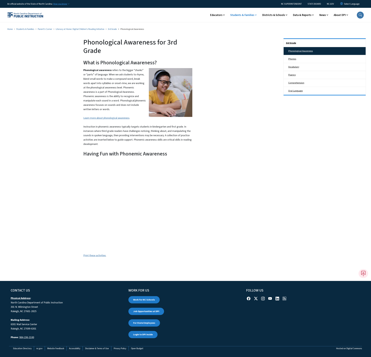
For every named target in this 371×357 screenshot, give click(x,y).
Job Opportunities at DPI (146, 311)
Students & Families (25, 29)
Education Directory (22, 348)
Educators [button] (216, 15)
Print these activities (94, 255)
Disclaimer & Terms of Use (97, 348)
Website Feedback (55, 348)
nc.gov (39, 348)
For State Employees (144, 323)
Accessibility (74, 348)
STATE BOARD (314, 4)
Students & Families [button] (242, 15)
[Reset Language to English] (341, 4)
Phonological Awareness (300, 51)
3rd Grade (112, 29)
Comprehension (296, 82)
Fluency (292, 74)
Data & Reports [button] (302, 15)
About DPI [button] (340, 15)
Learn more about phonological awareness (106, 118)
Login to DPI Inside (143, 334)
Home (10, 29)
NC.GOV (330, 4)
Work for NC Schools (144, 299)
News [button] (322, 15)
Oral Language (295, 90)
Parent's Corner (45, 29)
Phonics (292, 59)
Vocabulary (293, 67)
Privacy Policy (120, 348)
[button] (360, 15)
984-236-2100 (26, 337)
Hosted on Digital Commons (349, 348)
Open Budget (137, 348)
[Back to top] (363, 273)
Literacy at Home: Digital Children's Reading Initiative (80, 29)
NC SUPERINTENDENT (291, 4)
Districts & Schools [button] (273, 15)
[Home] (25, 11)
